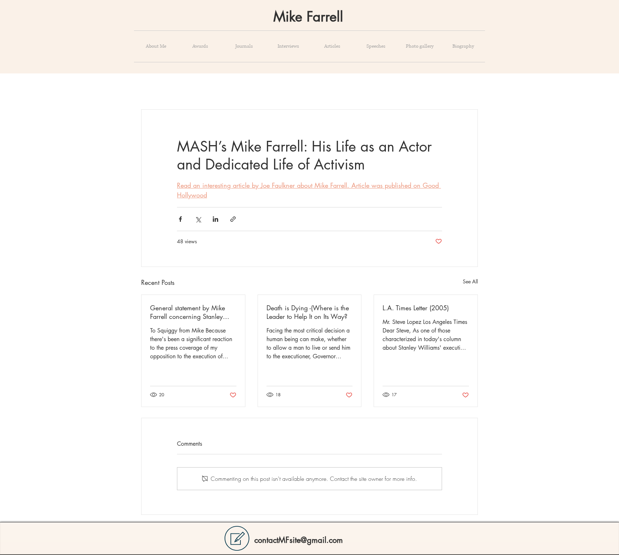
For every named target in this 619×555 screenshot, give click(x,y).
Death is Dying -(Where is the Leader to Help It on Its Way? (308, 312)
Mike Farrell (308, 16)
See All (470, 281)
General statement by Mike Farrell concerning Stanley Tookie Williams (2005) (187, 312)
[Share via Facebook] (180, 219)
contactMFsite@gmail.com (298, 540)
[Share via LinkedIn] (215, 219)
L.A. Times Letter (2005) (416, 307)
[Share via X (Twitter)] (198, 219)
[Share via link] (233, 219)
